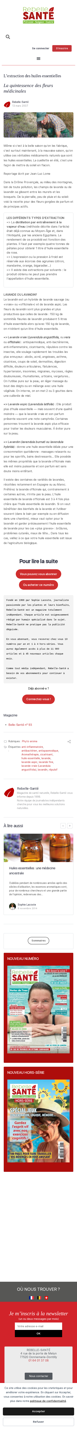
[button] (38, 59)
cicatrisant (46, 754)
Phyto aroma (29, 741)
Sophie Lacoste (27, 904)
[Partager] (69, 742)
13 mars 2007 (20, 105)
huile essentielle (30, 758)
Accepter (38, 1411)
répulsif (53, 769)
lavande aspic (29, 762)
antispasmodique (48, 750)
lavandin (42, 769)
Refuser (38, 1421)
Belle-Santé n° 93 (20, 725)
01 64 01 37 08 (38, 1360)
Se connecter (40, 48)
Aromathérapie (30, 754)
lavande (45, 758)
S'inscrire (62, 48)
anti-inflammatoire (32, 746)
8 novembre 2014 (27, 908)
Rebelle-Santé (20, 102)
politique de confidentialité (48, 1401)
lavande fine (46, 762)
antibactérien (29, 750)
